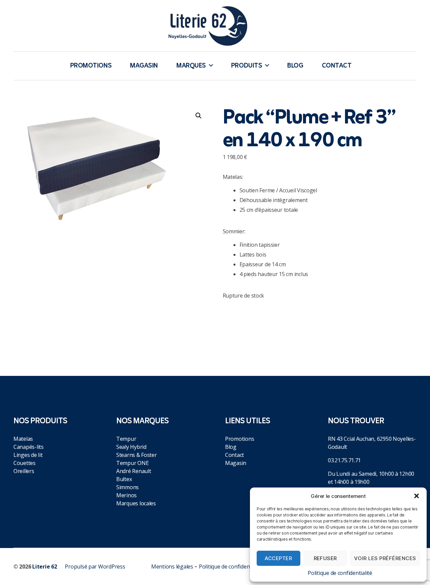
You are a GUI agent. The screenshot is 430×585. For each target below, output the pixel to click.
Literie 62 (44, 566)
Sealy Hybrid (131, 447)
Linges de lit (28, 455)
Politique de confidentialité (340, 573)
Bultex (124, 479)
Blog (295, 66)
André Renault (133, 471)
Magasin (144, 66)
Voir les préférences (385, 558)
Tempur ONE (132, 463)
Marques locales (136, 503)
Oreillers (23, 471)
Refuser (325, 558)
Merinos (126, 495)
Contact (337, 66)
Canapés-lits (28, 447)
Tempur (126, 438)
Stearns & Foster (136, 455)
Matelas (23, 438)
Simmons (127, 487)
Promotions (91, 66)
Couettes (24, 463)
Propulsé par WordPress (95, 566)
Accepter (278, 558)
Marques (191, 66)
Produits (246, 66)
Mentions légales (172, 566)
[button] (416, 496)
